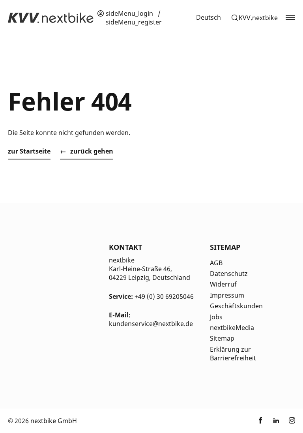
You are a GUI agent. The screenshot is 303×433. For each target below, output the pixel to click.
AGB (216, 263)
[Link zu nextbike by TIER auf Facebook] (260, 420)
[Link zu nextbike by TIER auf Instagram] (292, 420)
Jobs (216, 317)
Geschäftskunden (236, 306)
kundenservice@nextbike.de (151, 323)
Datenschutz (229, 273)
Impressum (227, 295)
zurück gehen (91, 151)
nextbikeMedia (232, 327)
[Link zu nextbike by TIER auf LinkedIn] (276, 420)
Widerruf (223, 284)
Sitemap (222, 338)
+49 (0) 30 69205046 (164, 296)
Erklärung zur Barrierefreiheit (233, 353)
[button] (254, 17)
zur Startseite (29, 151)
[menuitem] (208, 17)
